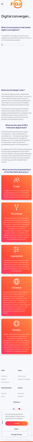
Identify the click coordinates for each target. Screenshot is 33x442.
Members (21, 393)
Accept (16, 423)
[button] (2, 4)
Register (20, 396)
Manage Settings (16, 434)
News (3, 396)
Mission (3, 379)
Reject (16, 429)
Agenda (3, 393)
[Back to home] (16, 4)
